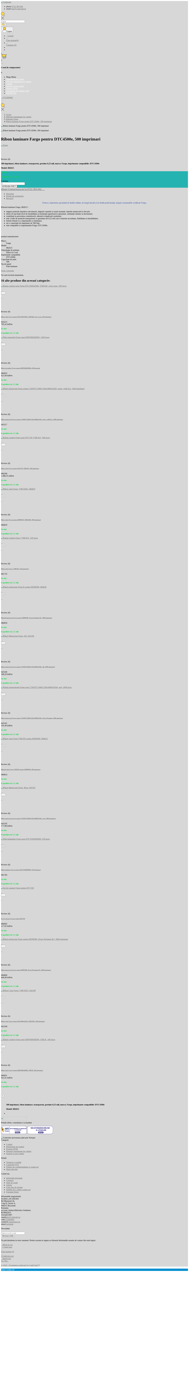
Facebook (9, 1224)
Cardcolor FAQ (12, 1165)
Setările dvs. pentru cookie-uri (18, 1190)
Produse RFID (12, 1149)
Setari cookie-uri (7, 1270)
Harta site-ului (12, 1169)
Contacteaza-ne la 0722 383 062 (23, 189)
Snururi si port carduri (15, 1154)
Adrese (9, 1185)
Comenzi (9, 1180)
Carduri (9, 1144)
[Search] (3, 25)
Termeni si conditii (13, 1162)
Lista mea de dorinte (14, 1187)
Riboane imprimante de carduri (18, 1151)
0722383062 (9, 1219)
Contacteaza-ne (14, 1222)
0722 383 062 (17, 6)
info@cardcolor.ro (18, 9)
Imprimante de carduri (15, 1147)
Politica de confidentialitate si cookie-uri (22, 1167)
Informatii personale (14, 1178)
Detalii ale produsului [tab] (15, 196)
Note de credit (12, 1183)
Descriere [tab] (10, 194)
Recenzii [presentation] (9, 198)
